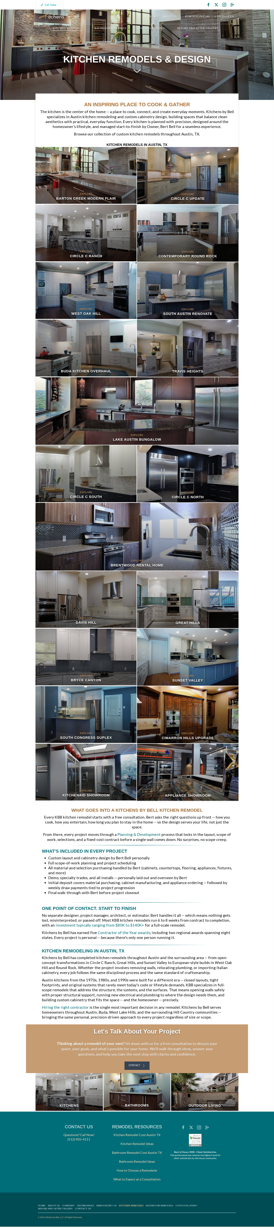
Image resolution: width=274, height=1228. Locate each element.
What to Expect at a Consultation (136, 1179)
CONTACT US (79, 1126)
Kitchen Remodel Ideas (137, 1144)
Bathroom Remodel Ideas (137, 1161)
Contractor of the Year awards (124, 932)
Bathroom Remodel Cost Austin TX (137, 1153)
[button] (48, 4)
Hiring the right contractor (65, 1007)
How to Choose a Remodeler (137, 1170)
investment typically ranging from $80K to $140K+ (100, 925)
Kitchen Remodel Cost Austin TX (137, 1135)
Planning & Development (139, 834)
